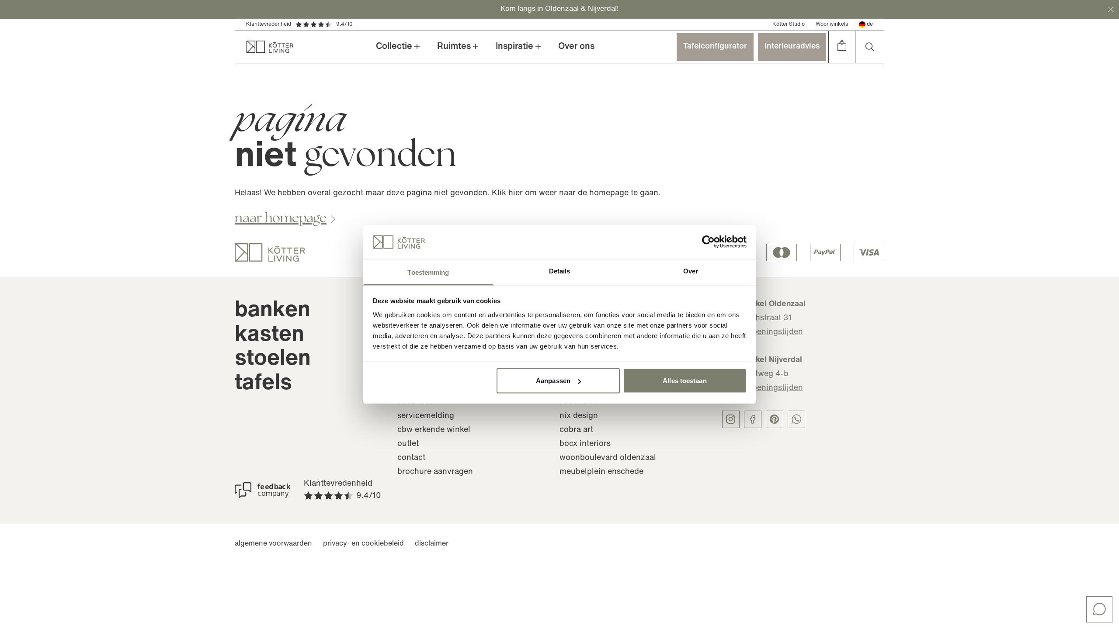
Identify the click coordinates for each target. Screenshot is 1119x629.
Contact (411, 458)
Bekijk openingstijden (762, 332)
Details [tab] (559, 270)
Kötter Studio (788, 24)
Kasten (269, 335)
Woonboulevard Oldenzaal (608, 458)
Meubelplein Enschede (601, 472)
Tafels (263, 384)
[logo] (270, 252)
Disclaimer (431, 543)
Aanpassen (553, 380)
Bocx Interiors (585, 444)
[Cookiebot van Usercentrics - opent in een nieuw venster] (708, 242)
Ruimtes (454, 46)
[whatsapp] (796, 419)
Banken (272, 311)
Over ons (576, 46)
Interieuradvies (792, 47)
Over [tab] (690, 270)
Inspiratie (514, 46)
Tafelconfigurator (715, 47)
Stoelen (273, 359)
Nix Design (579, 416)
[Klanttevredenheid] (263, 490)
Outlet (408, 444)
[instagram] (731, 419)
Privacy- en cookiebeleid (363, 543)
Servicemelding (425, 416)
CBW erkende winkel (433, 430)
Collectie (394, 46)
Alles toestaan (684, 380)
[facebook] (752, 419)
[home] (264, 47)
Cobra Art (576, 430)
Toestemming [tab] (428, 272)
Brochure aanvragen (435, 472)
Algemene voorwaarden (273, 543)
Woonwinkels (832, 24)
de (870, 24)
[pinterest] (774, 419)
